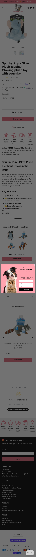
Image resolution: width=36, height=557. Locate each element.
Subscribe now (26, 289)
